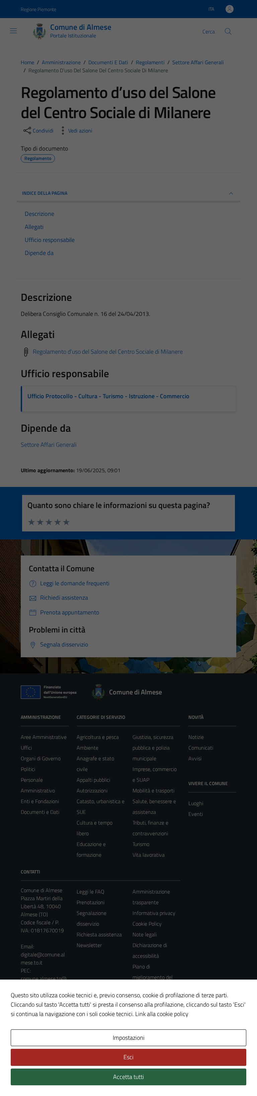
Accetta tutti (128, 1076)
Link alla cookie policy (161, 1013)
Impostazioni (129, 1037)
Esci (128, 1057)
